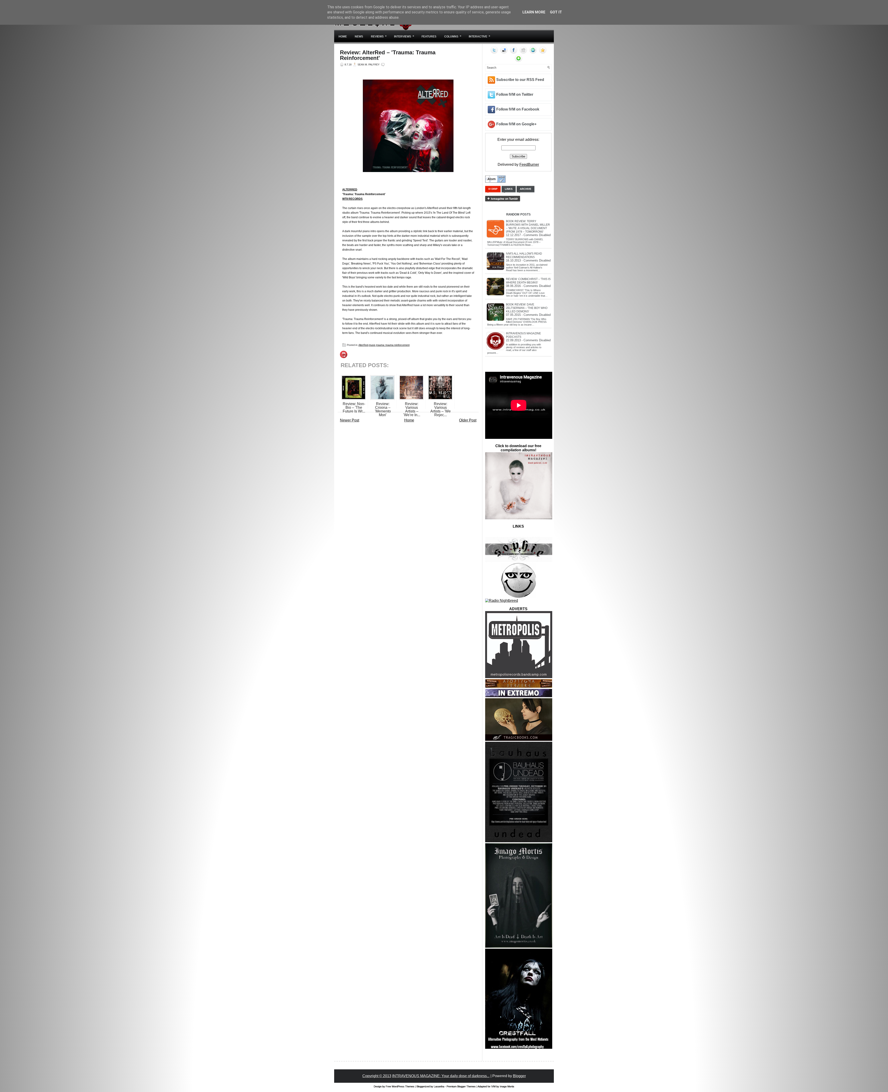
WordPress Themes (403, 1086)
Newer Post (349, 420)
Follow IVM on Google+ (516, 124)
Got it (556, 12)
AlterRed (363, 345)
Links (508, 189)
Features (429, 36)
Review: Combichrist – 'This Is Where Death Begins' (528, 280)
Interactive (479, 36)
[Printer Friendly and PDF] (343, 357)
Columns (452, 36)
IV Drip (492, 189)
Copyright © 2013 (376, 1076)
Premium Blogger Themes (461, 1086)
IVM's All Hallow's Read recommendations (524, 255)
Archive (525, 189)
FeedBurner (529, 164)
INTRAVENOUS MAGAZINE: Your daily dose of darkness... (441, 1076)
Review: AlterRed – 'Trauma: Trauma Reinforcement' (387, 55)
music (372, 345)
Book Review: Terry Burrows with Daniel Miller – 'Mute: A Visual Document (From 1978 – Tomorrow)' (528, 226)
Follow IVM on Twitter (514, 94)
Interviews (404, 36)
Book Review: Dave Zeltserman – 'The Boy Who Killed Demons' (526, 308)
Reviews (379, 36)
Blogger (519, 1076)
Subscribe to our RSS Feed (520, 80)
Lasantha (439, 1086)
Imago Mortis (507, 1086)
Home (343, 36)
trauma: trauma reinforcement (393, 345)
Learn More (533, 12)
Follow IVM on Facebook (517, 109)
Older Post (467, 420)
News (359, 36)
